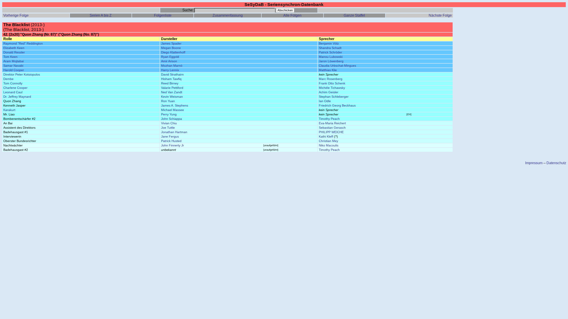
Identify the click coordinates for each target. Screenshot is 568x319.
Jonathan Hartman (174, 132)
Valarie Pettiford (172, 87)
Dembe (8, 79)
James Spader (171, 43)
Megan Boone (171, 48)
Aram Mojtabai (13, 61)
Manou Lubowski (331, 56)
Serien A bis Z (101, 15)
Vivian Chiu (169, 123)
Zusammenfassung (228, 15)
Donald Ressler (14, 52)
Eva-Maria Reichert (332, 123)
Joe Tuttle (168, 127)
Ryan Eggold (170, 56)
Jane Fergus (170, 136)
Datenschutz (556, 163)
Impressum (533, 163)
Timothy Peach (329, 119)
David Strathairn (172, 74)
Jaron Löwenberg (331, 61)
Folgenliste (163, 15)
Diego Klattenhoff (173, 52)
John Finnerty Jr (172, 145)
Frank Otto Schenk (332, 83)
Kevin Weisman (172, 96)
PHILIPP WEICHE (331, 132)
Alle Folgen (292, 15)
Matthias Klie (328, 70)
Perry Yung (169, 114)
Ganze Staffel (354, 15)
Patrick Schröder (330, 52)
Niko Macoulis (328, 145)
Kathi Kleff (326, 136)
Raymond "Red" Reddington (23, 43)
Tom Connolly (12, 83)
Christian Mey (328, 141)
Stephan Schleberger (334, 96)
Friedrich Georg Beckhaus (337, 105)
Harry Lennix (170, 70)
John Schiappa (171, 119)
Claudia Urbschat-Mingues (337, 65)
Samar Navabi (13, 65)
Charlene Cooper (15, 87)
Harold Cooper (13, 70)
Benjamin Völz (329, 43)
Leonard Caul (12, 92)
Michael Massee (172, 110)
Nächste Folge (440, 15)
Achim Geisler (328, 92)
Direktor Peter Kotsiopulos (21, 74)
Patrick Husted (171, 141)
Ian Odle (325, 101)
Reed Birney (169, 83)
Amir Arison (169, 61)
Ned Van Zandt (171, 92)
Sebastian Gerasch (332, 127)
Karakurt (9, 110)
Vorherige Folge (16, 15)
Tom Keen (10, 56)
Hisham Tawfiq (171, 79)
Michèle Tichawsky (332, 87)
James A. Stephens (174, 105)
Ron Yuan (168, 101)
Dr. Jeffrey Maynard (17, 96)
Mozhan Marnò (171, 65)
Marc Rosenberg (330, 79)
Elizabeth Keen (13, 48)
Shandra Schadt (330, 48)
